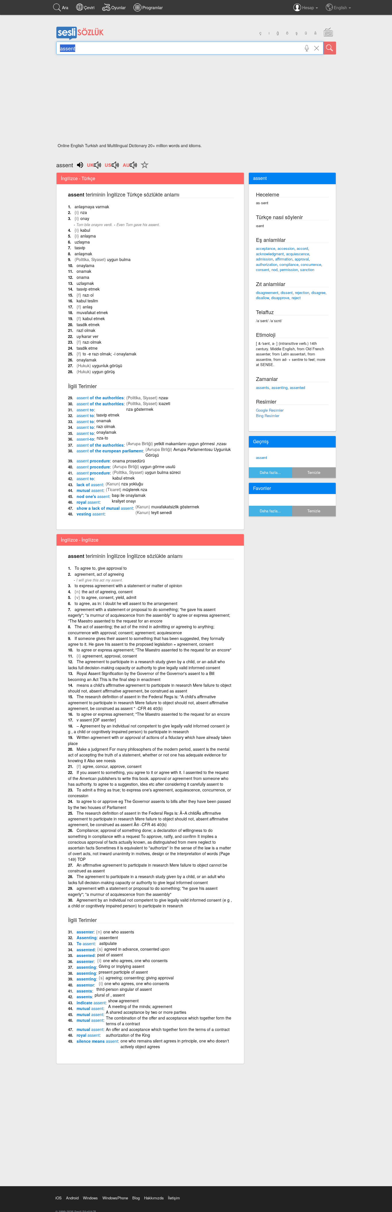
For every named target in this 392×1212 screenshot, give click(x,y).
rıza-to (102, 438)
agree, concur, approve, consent (112, 766)
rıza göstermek (139, 409)
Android (72, 1198)
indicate (91, 1002)
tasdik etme (87, 348)
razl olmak (86, 330)
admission (264, 259)
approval (302, 259)
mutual (90, 490)
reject (296, 297)
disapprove (280, 297)
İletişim (174, 1198)
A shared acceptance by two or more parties (146, 1012)
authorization (266, 264)
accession (285, 248)
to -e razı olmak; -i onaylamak (109, 354)
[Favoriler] (143, 168)
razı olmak (92, 342)
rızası (163, 397)
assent (261, 457)
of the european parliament (110, 451)
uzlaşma (82, 242)
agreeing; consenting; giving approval (140, 978)
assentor (85, 985)
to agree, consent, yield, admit (108, 597)
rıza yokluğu (132, 484)
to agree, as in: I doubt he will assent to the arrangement (126, 603)
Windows (90, 1198)
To (86, 943)
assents (84, 991)
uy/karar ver (87, 336)
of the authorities (100, 397)
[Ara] (329, 48)
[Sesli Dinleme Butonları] (94, 167)
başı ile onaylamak (128, 495)
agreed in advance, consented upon (137, 949)
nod (274, 269)
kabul (85, 230)
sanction (307, 269)
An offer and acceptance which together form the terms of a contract (168, 1029)
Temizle (313, 472)
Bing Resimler (267, 415)
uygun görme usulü (157, 466)
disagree (318, 292)
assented (86, 949)
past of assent (110, 955)
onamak (84, 271)
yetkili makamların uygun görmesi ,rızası (190, 443)
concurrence (311, 264)
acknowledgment (270, 253)
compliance (289, 264)
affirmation (283, 259)
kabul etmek (94, 318)
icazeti (164, 403)
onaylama (85, 265)
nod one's (93, 496)
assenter (85, 932)
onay (84, 218)
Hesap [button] (308, 7)
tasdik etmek (88, 324)
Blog (136, 1198)
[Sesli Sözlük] (80, 39)
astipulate (108, 943)
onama (83, 277)
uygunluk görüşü (107, 365)
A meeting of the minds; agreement (140, 1006)
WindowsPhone (115, 1198)
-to (85, 439)
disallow (262, 297)
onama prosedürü (128, 461)
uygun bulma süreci (163, 472)
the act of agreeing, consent (107, 591)
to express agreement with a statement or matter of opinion (128, 585)
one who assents (118, 932)
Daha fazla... (270, 472)
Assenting (87, 937)
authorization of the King (128, 1035)
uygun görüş (103, 371)
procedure (93, 461)
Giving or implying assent (121, 966)
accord (302, 248)
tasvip (80, 247)
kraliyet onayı (124, 501)
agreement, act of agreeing (99, 574)
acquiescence (297, 253)
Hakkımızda (154, 1198)
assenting (86, 967)
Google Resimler (270, 410)
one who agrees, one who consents (135, 960)
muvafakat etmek (92, 312)
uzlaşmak (85, 283)
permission (289, 269)
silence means (97, 1041)
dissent (287, 292)
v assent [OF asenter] (96, 720)
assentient (108, 937)
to (85, 410)
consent (262, 269)
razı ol (88, 295)
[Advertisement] (196, 100)
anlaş (87, 307)
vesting (90, 514)
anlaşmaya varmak (92, 206)
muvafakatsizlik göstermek (175, 506)
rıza (83, 212)
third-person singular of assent (124, 989)
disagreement (267, 292)
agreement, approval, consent (109, 656)
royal (88, 502)
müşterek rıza (135, 489)
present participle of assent (123, 972)
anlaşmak (83, 253)
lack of (90, 484)
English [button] (341, 7)
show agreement (123, 1000)
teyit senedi (161, 512)
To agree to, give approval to (101, 568)
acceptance (265, 248)
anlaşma (88, 236)
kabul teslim (87, 301)
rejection (302, 292)
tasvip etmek (88, 289)
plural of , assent (110, 995)
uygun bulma (119, 259)
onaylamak (86, 360)
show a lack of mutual (105, 508)
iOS (58, 1198)
